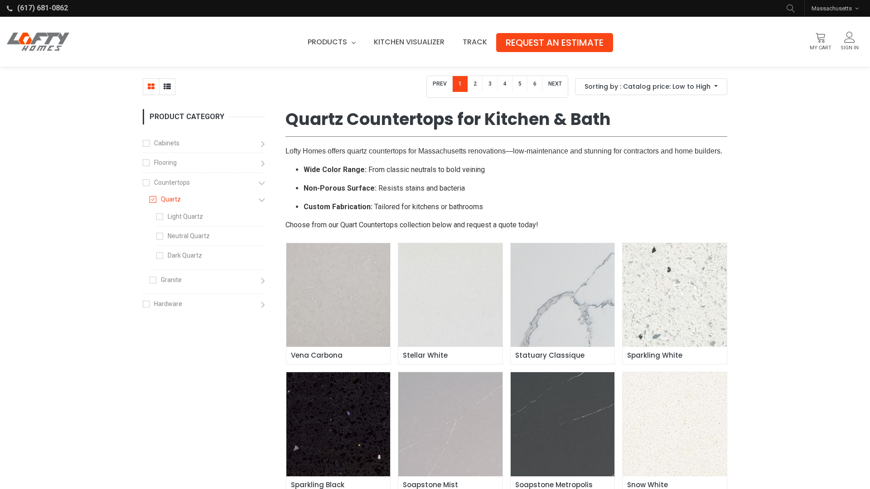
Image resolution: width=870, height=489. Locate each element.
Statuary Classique (550, 355)
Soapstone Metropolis (554, 485)
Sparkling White (654, 355)
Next (555, 84)
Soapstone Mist (430, 485)
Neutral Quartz (189, 236)
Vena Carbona (317, 355)
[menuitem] (409, 42)
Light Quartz (185, 216)
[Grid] (151, 87)
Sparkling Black (317, 485)
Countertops (172, 182)
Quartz (171, 199)
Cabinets (166, 143)
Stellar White (425, 355)
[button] (791, 8)
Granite (171, 279)
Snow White (647, 485)
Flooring (165, 162)
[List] (167, 87)
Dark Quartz (185, 255)
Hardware (168, 303)
